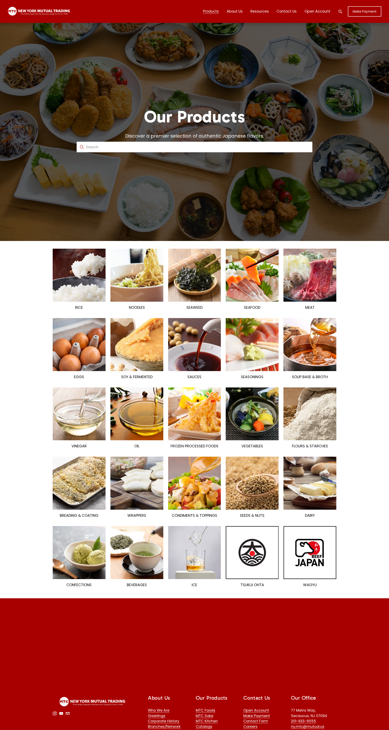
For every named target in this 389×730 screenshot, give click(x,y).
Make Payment (365, 11)
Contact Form (255, 721)
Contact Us (287, 11)
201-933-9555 (303, 721)
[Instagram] (55, 713)
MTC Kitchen (207, 721)
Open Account (317, 11)
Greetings (156, 715)
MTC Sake (204, 715)
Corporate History (163, 721)
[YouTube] (61, 713)
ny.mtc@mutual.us (307, 726)
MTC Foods (205, 710)
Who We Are (158, 710)
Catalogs (204, 726)
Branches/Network (164, 726)
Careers (250, 726)
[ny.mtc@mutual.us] (68, 713)
